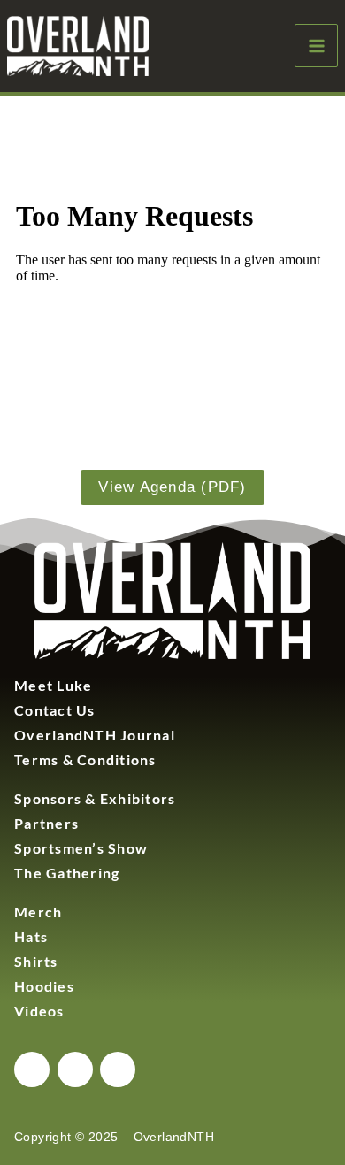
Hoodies (44, 985)
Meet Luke (53, 685)
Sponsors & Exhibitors (94, 798)
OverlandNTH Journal (94, 734)
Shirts (36, 961)
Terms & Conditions (85, 759)
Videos (39, 1010)
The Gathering (66, 872)
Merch (38, 911)
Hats (31, 936)
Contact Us (55, 709)
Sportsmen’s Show (81, 847)
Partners (46, 823)
